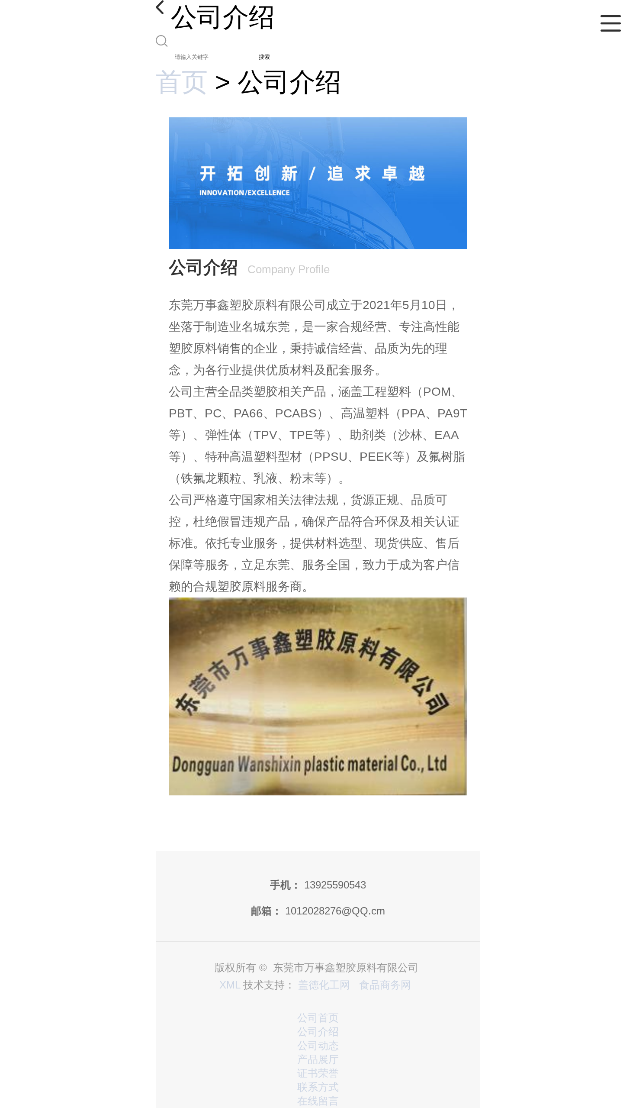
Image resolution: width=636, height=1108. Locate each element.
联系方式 (318, 1087)
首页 (182, 82)
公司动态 (318, 1045)
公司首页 (318, 1018)
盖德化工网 (324, 985)
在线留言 (318, 1101)
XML (229, 985)
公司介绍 (318, 1031)
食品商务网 (385, 985)
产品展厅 (318, 1059)
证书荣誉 (318, 1073)
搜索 (264, 57)
